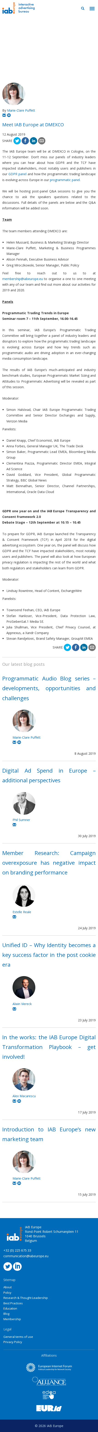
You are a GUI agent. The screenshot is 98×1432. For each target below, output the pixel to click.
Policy (7, 1293)
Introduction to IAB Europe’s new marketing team (49, 1134)
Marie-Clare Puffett (21, 110)
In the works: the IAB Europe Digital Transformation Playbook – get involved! (49, 1046)
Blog (6, 1314)
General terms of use (18, 1337)
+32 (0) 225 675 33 (17, 1250)
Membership (12, 1319)
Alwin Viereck (22, 1004)
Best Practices (13, 1303)
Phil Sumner (21, 820)
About (7, 1287)
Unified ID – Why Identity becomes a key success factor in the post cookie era (49, 954)
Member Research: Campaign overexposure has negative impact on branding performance (49, 862)
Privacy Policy (12, 1342)
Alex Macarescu (24, 1096)
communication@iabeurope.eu (26, 1256)
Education (10, 1308)
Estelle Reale (22, 912)
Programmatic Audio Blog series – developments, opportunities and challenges (49, 688)
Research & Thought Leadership (25, 1298)
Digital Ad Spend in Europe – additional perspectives (49, 775)
